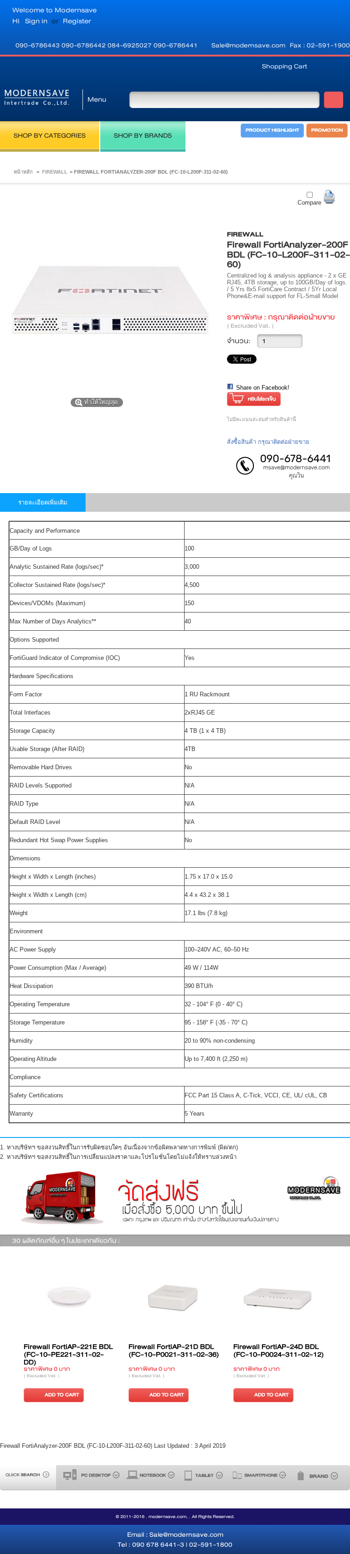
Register (77, 20)
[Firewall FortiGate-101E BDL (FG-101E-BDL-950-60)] (215, 1299)
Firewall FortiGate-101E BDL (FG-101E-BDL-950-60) (212, 1354)
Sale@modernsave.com (248, 45)
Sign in (36, 20)
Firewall (54, 172)
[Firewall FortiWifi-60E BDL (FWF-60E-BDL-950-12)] (110, 1299)
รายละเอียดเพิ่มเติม (42, 502)
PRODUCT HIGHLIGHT (272, 130)
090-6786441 (176, 45)
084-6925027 (131, 45)
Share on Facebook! (262, 387)
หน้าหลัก (23, 172)
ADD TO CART (102, 1395)
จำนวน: (239, 340)
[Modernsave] (37, 99)
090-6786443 (38, 45)
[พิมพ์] (329, 197)
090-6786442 (85, 45)
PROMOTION (327, 130)
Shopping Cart (284, 66)
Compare (309, 202)
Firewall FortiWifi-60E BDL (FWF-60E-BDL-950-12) (108, 1350)
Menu (97, 99)
